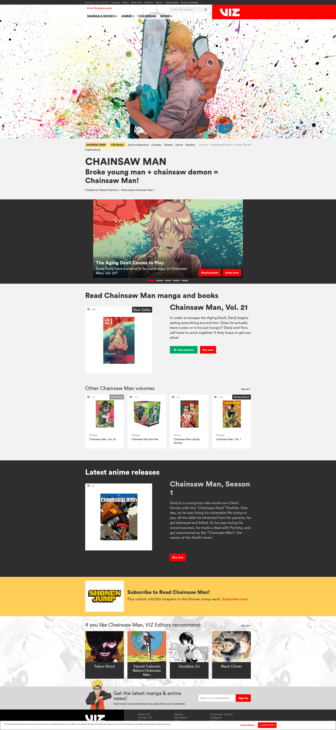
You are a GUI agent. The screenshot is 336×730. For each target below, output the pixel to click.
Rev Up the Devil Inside (121, 267)
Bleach (125, 2)
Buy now (208, 350)
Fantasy (168, 144)
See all (246, 389)
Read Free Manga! (189, 2)
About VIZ (144, 714)
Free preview (186, 350)
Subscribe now (234, 599)
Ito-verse (116, 2)
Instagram (216, 717)
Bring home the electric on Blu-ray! (145, 273)
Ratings (178, 714)
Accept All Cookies (267, 725)
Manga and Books (221, 144)
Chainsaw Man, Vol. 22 (102, 439)
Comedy (156, 144)
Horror (179, 144)
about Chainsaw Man (137, 190)
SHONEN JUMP (96, 144)
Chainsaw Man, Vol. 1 (228, 439)
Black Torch (136, 2)
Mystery (190, 144)
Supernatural (92, 149)
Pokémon (148, 2)
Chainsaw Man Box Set (144, 439)
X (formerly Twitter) (221, 714)
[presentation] (104, 414)
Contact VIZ (145, 717)
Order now (232, 272)
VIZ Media (117, 144)
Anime (127, 16)
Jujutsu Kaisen (171, 2)
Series (247, 144)
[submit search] (206, 9)
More (165, 16)
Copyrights (180, 717)
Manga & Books (101, 16)
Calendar (147, 16)
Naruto (159, 2)
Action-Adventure (138, 144)
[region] (168, 725)
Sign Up (243, 698)
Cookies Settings (247, 725)
